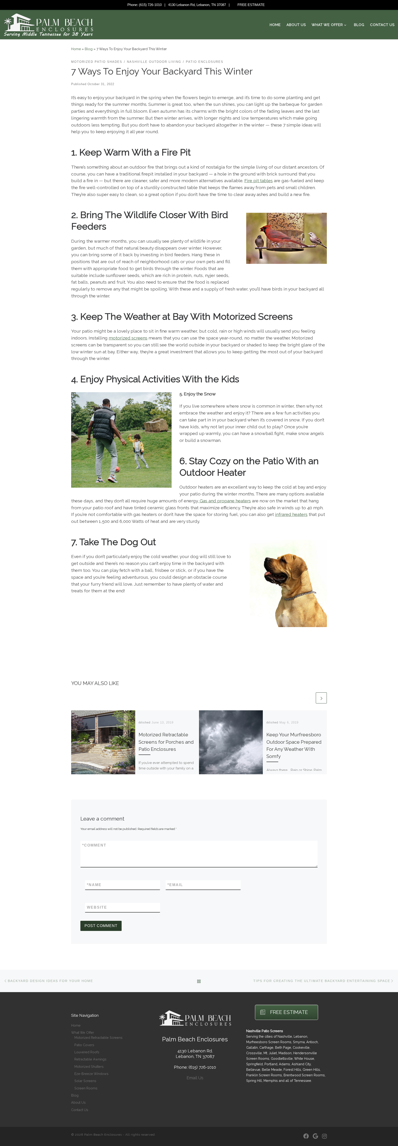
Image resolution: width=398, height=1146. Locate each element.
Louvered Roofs (86, 1052)
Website (97, 907)
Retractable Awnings (90, 1059)
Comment (94, 845)
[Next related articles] (321, 697)
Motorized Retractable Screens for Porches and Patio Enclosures (166, 742)
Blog (89, 49)
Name (94, 885)
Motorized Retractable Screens (98, 1037)
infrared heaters (291, 514)
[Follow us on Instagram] (324, 1136)
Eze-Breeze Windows (91, 1074)
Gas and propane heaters (225, 500)
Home (76, 49)
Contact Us (79, 1110)
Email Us (195, 1077)
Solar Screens (85, 1081)
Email (175, 885)
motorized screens (128, 337)
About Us (78, 1102)
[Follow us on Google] (315, 1136)
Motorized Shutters (89, 1066)
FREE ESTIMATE (251, 5)
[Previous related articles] (309, 697)
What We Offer (82, 1032)
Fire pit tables (258, 180)
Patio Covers (84, 1045)
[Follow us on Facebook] (306, 1136)
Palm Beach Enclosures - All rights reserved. (120, 1134)
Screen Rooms (85, 1088)
